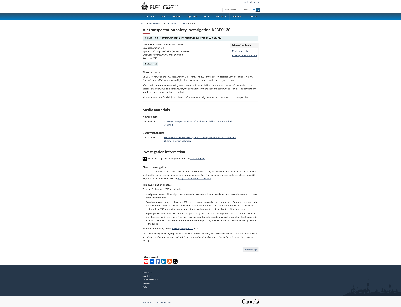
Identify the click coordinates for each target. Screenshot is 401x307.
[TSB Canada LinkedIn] (163, 261)
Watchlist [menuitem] (220, 16)
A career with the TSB (150, 280)
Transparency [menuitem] (147, 302)
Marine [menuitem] (175, 16)
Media (145, 287)
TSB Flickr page (197, 158)
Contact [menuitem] (251, 16)
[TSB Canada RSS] (169, 261)
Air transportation (156, 23)
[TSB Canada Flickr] (152, 261)
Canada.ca (247, 2)
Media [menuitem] (236, 16)
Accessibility (147, 276)
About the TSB (147, 272)
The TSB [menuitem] (148, 16)
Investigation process (182, 228)
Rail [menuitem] (205, 16)
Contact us (146, 283)
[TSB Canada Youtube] (146, 261)
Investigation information (244, 55)
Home (143, 23)
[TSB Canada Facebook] (158, 261)
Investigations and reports (176, 23)
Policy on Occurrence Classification (194, 178)
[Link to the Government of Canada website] (250, 301)
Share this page (251, 250)
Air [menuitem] (162, 16)
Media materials (240, 51)
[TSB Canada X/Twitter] (175, 261)
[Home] (160, 6)
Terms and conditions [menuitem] (163, 302)
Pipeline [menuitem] (191, 16)
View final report (150, 64)
